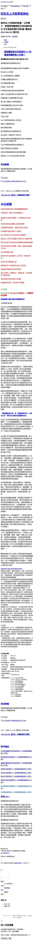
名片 (5, 44)
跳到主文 (3, 18)
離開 (10, 938)
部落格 (6, 42)
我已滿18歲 (4, 938)
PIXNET (8, 915)
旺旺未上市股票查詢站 (15, 13)
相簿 (5, 40)
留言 (19, 863)
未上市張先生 (5, 853)
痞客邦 (16, 863)
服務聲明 (19, 917)
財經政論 (15, 36)
